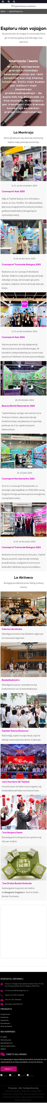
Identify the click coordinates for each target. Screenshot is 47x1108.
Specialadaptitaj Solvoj (8, 1046)
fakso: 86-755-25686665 (13, 999)
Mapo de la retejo (29, 1091)
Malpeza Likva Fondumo (34, 1094)
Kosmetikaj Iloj (5, 1023)
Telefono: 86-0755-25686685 (14, 995)
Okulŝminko (4, 1017)
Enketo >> (8, 1069)
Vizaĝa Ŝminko (5, 1014)
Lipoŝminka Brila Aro (12, 1097)
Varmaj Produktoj (12, 1091)
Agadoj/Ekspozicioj (16, 11)
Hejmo (3, 11)
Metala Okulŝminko (23, 1100)
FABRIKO (3, 1049)
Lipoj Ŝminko (5, 1020)
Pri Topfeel (4, 1037)
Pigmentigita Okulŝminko (32, 1097)
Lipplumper (18, 1094)
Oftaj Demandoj (6, 1040)
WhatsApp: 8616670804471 (14, 1004)
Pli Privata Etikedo (6, 1026)
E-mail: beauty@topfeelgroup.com (16, 990)
